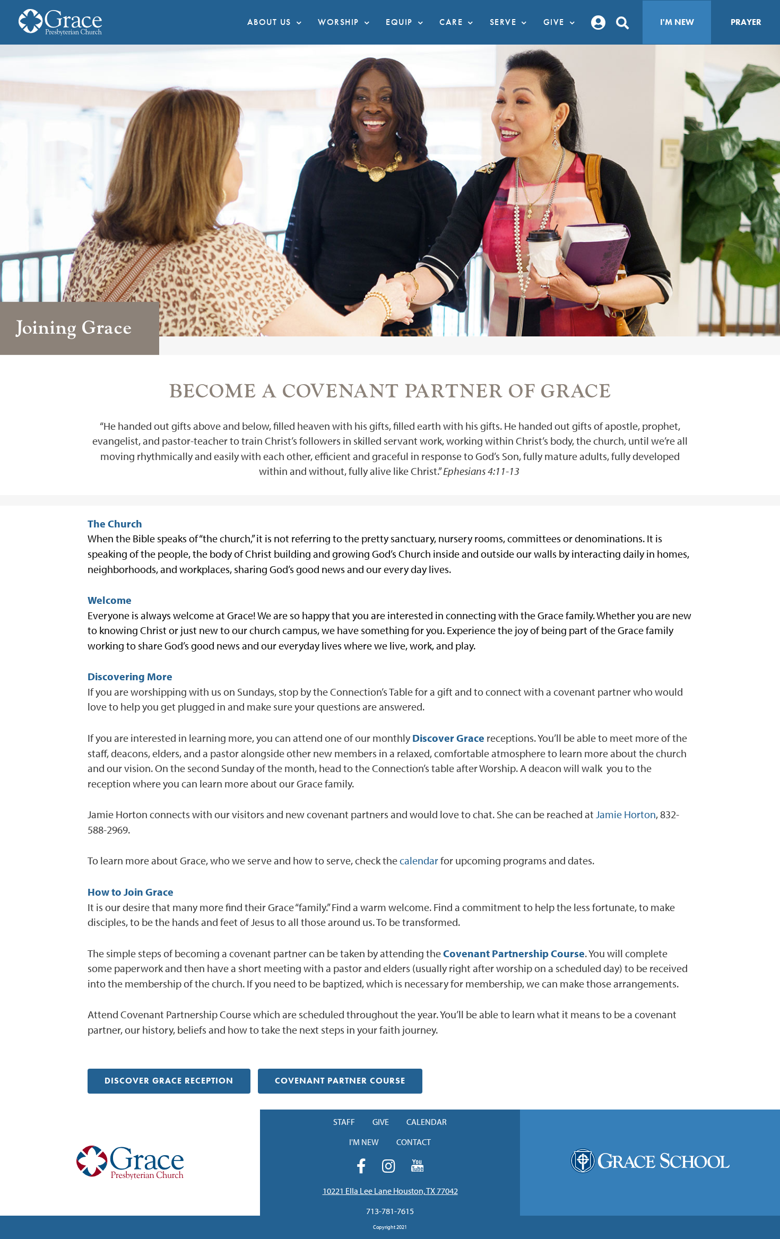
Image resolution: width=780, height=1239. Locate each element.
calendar (419, 860)
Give (380, 1121)
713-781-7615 (390, 1211)
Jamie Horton (626, 814)
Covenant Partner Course (340, 1080)
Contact (413, 1142)
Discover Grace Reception (169, 1080)
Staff (344, 1121)
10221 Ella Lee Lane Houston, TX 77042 (390, 1190)
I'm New (677, 22)
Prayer (746, 22)
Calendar (426, 1121)
